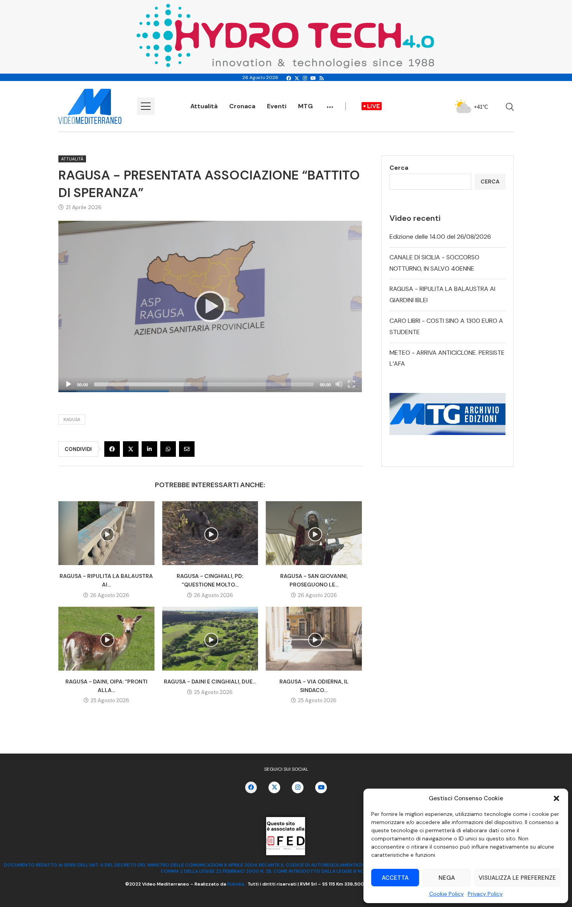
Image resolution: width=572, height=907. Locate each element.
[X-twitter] (274, 787)
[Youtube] (313, 78)
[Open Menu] (145, 106)
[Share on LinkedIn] (149, 449)
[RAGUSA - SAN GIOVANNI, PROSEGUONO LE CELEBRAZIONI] (314, 533)
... (329, 103)
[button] (556, 798)
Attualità (204, 106)
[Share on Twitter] (131, 449)
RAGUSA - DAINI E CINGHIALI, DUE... (210, 681)
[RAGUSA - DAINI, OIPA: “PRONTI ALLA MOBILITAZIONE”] (106, 639)
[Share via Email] (187, 449)
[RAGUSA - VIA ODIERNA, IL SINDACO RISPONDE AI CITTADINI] (314, 639)
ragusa (71, 419)
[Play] (210, 306)
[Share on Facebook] (112, 449)
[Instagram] (304, 78)
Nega (447, 878)
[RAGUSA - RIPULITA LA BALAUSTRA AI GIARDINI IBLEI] (106, 533)
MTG (305, 106)
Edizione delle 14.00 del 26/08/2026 (440, 236)
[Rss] (321, 78)
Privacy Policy (485, 893)
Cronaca (242, 106)
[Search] (510, 106)
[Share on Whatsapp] (168, 449)
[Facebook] (288, 78)
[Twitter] (297, 78)
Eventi (276, 106)
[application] (210, 306)
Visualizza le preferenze (517, 878)
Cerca (399, 168)
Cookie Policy (446, 893)
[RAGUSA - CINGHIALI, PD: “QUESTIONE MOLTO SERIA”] (210, 533)
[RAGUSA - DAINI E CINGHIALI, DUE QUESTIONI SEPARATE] (210, 639)
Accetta (395, 878)
